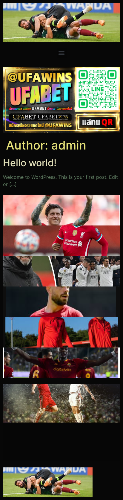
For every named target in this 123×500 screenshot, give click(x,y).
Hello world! (29, 163)
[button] (62, 53)
